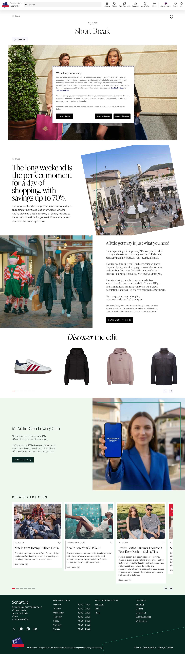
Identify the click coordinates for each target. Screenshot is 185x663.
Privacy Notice (63, 91)
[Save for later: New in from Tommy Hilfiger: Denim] (59, 542)
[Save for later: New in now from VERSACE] (111, 542)
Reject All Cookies (103, 116)
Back (17, 16)
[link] (16, 5)
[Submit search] (26, 4)
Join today (21, 459)
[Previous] (165, 391)
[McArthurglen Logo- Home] (5, 5)
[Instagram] (28, 629)
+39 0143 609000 (20, 619)
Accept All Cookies (122, 116)
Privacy (137, 647)
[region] (93, 94)
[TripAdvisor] (35, 629)
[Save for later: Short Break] (171, 17)
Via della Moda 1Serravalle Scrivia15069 (20, 613)
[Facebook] (21, 629)
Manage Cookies (165, 647)
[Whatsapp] (14, 629)
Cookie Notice (149, 647)
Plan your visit (118, 320)
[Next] (171, 391)
